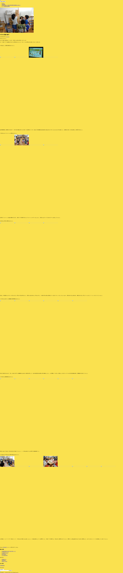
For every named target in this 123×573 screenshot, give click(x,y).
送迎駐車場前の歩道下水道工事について (9, 551)
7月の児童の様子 (5, 555)
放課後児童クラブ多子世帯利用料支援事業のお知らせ (11, 5)
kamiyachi (7, 36)
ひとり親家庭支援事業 (6, 6)
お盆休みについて (5, 553)
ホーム (3, 3)
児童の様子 (5, 547)
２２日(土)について (5, 552)
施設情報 (3, 4)
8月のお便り (4, 554)
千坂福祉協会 (2, 565)
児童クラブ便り (4, 561)
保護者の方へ (4, 559)
